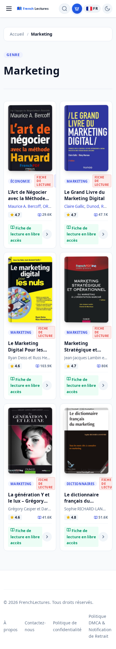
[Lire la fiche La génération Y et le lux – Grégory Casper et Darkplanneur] (47, 537)
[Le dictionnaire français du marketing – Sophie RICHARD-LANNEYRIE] (86, 441)
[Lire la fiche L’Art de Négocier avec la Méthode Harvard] (47, 234)
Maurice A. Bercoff (24, 206)
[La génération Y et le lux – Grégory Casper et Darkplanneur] (30, 441)
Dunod (93, 206)
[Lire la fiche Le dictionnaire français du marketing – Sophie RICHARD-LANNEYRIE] (103, 537)
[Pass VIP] (77, 9)
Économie (20, 181)
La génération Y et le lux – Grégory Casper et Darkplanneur (29, 504)
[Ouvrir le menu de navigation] (9, 8)
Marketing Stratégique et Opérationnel (80, 349)
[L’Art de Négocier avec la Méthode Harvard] (30, 138)
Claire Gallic (74, 206)
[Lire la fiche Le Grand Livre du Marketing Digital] (103, 234)
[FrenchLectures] (34, 8)
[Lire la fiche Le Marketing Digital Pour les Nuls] (47, 385)
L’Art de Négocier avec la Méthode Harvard (27, 198)
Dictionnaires (81, 484)
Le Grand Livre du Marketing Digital (84, 195)
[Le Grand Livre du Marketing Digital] (86, 138)
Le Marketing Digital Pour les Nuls (25, 349)
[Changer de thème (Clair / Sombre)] (107, 9)
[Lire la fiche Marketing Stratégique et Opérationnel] (103, 385)
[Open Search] (64, 8)
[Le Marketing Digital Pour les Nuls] (30, 289)
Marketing (77, 181)
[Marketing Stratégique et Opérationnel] (86, 289)
